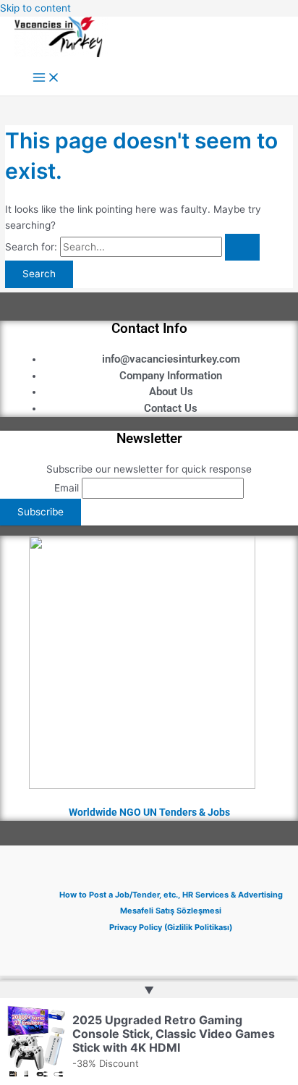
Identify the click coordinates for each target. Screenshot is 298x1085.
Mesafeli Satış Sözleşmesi (170, 910)
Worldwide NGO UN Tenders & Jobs (149, 812)
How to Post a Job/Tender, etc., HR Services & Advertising (171, 895)
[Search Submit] (242, 247)
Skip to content (35, 8)
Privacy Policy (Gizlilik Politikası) (170, 927)
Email (66, 488)
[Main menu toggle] (46, 79)
